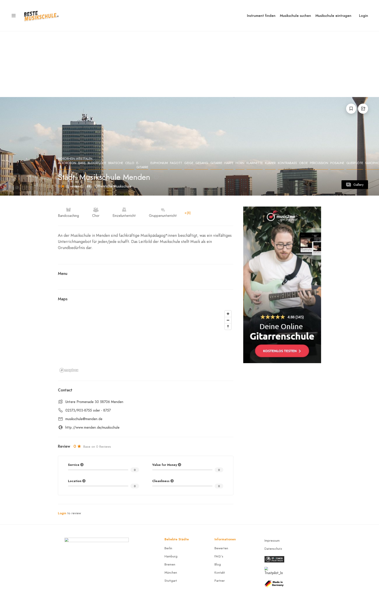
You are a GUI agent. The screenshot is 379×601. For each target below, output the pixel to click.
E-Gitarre (142, 165)
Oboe (303, 163)
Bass (82, 163)
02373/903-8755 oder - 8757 (88, 410)
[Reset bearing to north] (228, 326)
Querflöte (354, 163)
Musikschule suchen (295, 15)
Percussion (319, 163)
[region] (145, 341)
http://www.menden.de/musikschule (92, 427)
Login (363, 15)
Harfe (228, 163)
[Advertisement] (189, 64)
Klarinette (255, 163)
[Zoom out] (228, 320)
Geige (188, 163)
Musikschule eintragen (333, 15)
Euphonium (159, 163)
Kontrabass (287, 163)
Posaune (337, 163)
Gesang (201, 163)
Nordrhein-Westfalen (75, 159)
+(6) (187, 212)
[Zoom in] (228, 314)
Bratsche (115, 163)
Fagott (176, 163)
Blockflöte (97, 163)
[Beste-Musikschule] (41, 15)
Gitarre (216, 163)
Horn (240, 163)
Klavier (270, 163)
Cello (129, 163)
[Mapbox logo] (69, 370)
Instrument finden (261, 15)
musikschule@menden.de (83, 419)
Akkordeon (67, 163)
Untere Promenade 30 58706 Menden (94, 401)
